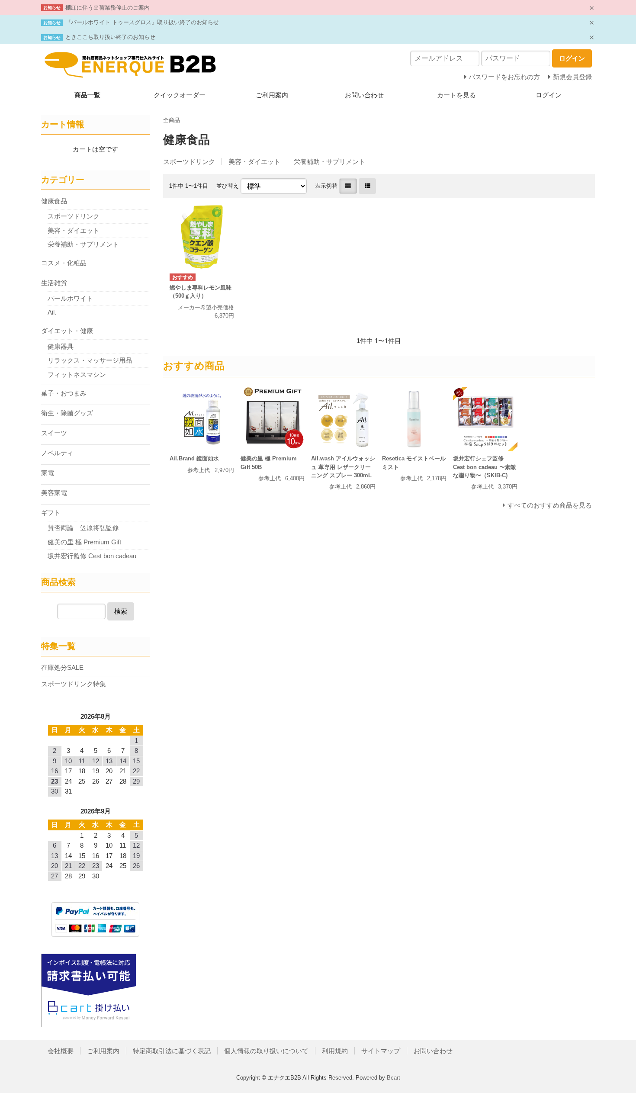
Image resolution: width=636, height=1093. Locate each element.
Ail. (52, 312)
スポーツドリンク (189, 161)
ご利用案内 (272, 95)
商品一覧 (87, 95)
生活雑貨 (54, 282)
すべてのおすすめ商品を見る (550, 505)
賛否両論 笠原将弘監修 (83, 527)
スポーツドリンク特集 (73, 684)
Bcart (393, 1077)
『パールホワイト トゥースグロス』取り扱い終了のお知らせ (142, 22)
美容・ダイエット (254, 161)
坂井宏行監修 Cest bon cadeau (92, 555)
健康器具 (61, 346)
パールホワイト (70, 298)
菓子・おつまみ (64, 393)
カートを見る (456, 95)
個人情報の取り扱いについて (266, 1050)
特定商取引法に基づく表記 (172, 1050)
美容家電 (54, 492)
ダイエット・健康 (67, 330)
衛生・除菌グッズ (67, 413)
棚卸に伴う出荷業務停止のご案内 (107, 7)
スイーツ (54, 433)
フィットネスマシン (77, 374)
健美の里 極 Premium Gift (88, 542)
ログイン (549, 95)
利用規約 (335, 1050)
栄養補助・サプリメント (329, 161)
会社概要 (61, 1050)
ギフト (51, 512)
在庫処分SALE (62, 667)
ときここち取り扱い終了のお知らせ (110, 37)
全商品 (171, 120)
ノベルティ (57, 452)
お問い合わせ (364, 95)
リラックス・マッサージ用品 (90, 360)
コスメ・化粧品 (64, 263)
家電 (47, 472)
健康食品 (54, 201)
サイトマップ (380, 1050)
